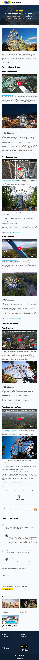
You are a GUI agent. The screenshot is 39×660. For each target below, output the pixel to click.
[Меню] (36, 2)
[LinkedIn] (32, 490)
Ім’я (3, 570)
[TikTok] (23, 655)
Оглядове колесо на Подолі (7, 95)
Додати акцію (23, 636)
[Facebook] (6, 490)
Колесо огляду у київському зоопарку (9, 260)
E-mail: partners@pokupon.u (7, 638)
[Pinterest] (24, 490)
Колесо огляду (12, 352)
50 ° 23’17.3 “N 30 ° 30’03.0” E (15, 232)
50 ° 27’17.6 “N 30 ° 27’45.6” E (15, 318)
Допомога (4, 647)
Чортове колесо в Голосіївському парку (10, 180)
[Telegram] (19, 655)
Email (15, 570)
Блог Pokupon (16, 2)
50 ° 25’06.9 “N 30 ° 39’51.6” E (15, 482)
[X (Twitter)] (15, 490)
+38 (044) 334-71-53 (6, 636)
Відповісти (35, 558)
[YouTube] (21, 655)
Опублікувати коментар (7, 589)
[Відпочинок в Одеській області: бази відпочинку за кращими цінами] (10, 619)
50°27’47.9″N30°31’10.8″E (14, 152)
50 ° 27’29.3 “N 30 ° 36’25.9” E (15, 402)
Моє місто (21, 10)
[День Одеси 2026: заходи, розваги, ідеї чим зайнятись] (10, 603)
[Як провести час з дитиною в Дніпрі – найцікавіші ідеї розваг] (28, 603)
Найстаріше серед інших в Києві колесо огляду (11, 430)
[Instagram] (17, 655)
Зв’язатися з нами (5, 645)
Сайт (27, 570)
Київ (17, 10)
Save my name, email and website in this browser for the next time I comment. (15, 586)
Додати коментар (5, 575)
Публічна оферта (5, 648)
